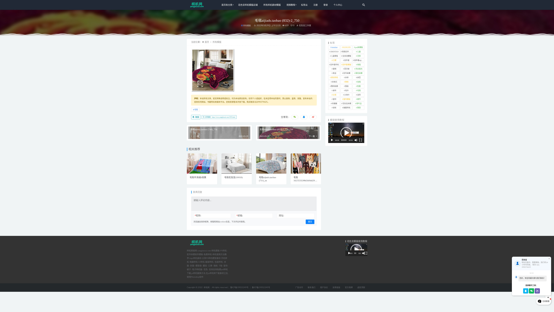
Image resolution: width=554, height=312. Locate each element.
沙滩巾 (346, 95)
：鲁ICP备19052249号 (238, 287)
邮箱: (239, 215)
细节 (359, 99)
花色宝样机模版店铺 (248, 5)
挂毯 (359, 82)
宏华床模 (346, 73)
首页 (207, 42)
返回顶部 (361, 287)
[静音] (355, 140)
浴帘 (359, 95)
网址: (281, 215)
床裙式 (334, 82)
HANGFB (346, 47)
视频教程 (291, 5)
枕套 (359, 86)
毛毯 (196, 109)
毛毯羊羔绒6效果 (198, 177)
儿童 (359, 52)
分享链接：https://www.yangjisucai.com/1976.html (219, 117)
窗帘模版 (346, 99)
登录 (325, 5)
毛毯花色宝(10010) (233, 177)
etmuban (334, 47)
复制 (334, 69)
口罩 (334, 60)
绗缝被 (334, 104)
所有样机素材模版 (272, 5)
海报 (196, 117)
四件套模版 (346, 65)
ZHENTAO (335, 52)
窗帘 (334, 99)
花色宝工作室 (304, 26)
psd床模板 (359, 47)
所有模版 (247, 25)
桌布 (334, 91)
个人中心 (338, 5)
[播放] (332, 140)
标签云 (304, 5)
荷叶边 (359, 104)
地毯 (359, 65)
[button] (346, 133)
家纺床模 (358, 73)
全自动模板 (346, 56)
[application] (346, 133)
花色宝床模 (346, 104)
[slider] (344, 140)
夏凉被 (346, 69)
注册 (315, 5)
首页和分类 (226, 5)
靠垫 (359, 108)
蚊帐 (334, 108)
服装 (347, 86)
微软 (347, 82)
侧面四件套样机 (347, 52)
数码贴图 (334, 86)
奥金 (334, 73)
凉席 (359, 56)
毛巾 (347, 91)
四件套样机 (334, 65)
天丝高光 (358, 69)
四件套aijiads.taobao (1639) (359, 60)
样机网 (206, 287)
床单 (347, 78)
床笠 (359, 78)
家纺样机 (334, 78)
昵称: (198, 215)
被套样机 (346, 108)
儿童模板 (334, 56)
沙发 (334, 95)
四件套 (346, 60)
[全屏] (360, 140)
